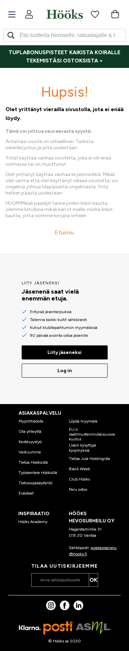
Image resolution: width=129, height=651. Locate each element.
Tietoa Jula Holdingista (89, 458)
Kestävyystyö (30, 441)
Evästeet (26, 493)
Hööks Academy (32, 521)
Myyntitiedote (31, 421)
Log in (64, 371)
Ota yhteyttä (30, 431)
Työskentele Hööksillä (38, 472)
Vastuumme (30, 452)
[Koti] (64, 14)
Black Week (79, 468)
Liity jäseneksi (64, 352)
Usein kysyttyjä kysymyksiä (82, 447)
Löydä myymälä (83, 421)
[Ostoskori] (114, 14)
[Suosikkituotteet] (95, 14)
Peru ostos (78, 489)
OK (93, 580)
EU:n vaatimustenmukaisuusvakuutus (92, 434)
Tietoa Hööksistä (33, 462)
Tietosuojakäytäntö (35, 483)
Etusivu (64, 232)
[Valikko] (12, 14)
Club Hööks (79, 479)
